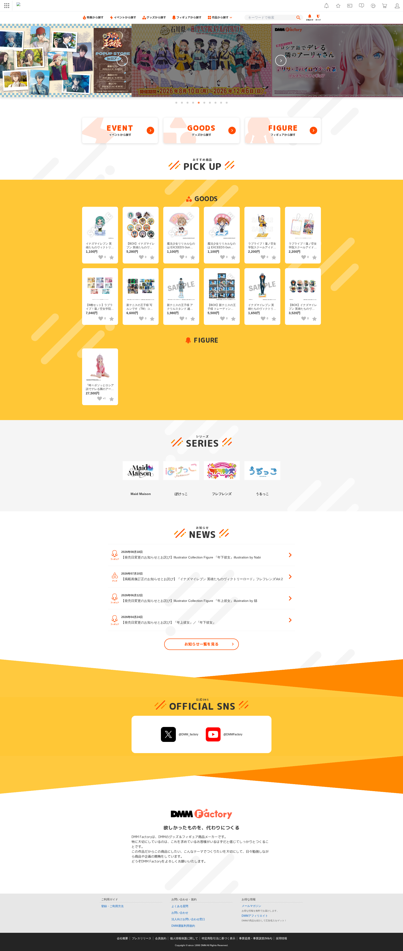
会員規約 (160, 938)
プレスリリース (141, 938)
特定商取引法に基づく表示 (218, 938)
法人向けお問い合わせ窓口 (188, 919)
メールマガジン (251, 906)
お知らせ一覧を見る (201, 644)
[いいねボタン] (100, 257)
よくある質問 (179, 906)
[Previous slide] (122, 60)
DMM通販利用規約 (183, 925)
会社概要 (122, 938)
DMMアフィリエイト (255, 915)
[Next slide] (280, 60)
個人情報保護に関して (184, 938)
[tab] (176, 103)
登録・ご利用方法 (112, 906)
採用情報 (281, 938)
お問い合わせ (179, 912)
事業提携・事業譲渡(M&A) (255, 938)
